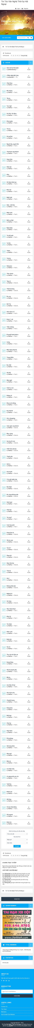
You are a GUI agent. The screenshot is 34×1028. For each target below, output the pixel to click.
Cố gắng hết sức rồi (12, 776)
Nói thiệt (9, 487)
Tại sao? (9, 517)
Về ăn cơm (10, 540)
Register (26, 8)
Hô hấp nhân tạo (12, 182)
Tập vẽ (9, 281)
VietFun (10, 84)
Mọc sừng (10, 433)
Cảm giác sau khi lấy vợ (14, 426)
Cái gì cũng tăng (12, 807)
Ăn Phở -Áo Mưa (11, 113)
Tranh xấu (10, 456)
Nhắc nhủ (9, 212)
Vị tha (8, 342)
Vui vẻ (8, 647)
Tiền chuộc (10, 273)
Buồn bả (9, 639)
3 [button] (15, 55)
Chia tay (9, 510)
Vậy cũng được (11, 609)
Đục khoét (10, 411)
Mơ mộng (9, 91)
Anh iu (8, 464)
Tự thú (8, 243)
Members (3, 1012)
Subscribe (17, 996)
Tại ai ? (9, 548)
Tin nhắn (9, 624)
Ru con (9, 296)
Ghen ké (9, 555)
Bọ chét (9, 365)
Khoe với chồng (11, 403)
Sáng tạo (9, 266)
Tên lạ (8, 98)
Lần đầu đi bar (11, 685)
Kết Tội (9, 304)
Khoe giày (10, 121)
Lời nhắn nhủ (10, 769)
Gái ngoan (10, 814)
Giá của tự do (11, 692)
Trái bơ (9, 258)
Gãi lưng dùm (11, 746)
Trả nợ (8, 129)
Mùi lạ (8, 677)
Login (18, 8)
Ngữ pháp (9, 228)
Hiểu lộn (9, 167)
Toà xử (9, 571)
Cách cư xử (10, 388)
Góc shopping (11, 418)
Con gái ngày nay (12, 479)
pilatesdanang (12, 69)
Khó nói (9, 190)
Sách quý (9, 502)
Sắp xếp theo (17, 836)
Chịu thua (9, 83)
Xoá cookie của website (8, 1014)
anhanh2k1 (11, 77)
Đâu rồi (9, 616)
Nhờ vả (9, 761)
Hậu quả (9, 753)
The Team (4, 1009)
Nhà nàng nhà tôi (12, 350)
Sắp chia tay (10, 563)
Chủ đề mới (8, 53)
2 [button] (13, 55)
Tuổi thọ (9, 784)
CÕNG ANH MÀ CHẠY (13, 75)
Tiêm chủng (10, 327)
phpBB (10, 1025)
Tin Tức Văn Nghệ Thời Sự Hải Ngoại (14, 2)
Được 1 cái (10, 319)
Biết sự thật (10, 220)
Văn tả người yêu (12, 670)
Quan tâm (9, 159)
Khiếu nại (9, 791)
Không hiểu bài (11, 586)
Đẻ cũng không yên (12, 494)
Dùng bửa (9, 708)
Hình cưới (9, 631)
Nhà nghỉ (9, 380)
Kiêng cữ (9, 395)
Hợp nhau (9, 731)
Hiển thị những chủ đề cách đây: (17, 831)
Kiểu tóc (9, 822)
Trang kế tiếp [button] (24, 55)
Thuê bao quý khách (13, 151)
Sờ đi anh (9, 471)
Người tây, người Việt (13, 144)
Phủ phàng (10, 738)
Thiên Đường (10, 289)
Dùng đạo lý (10, 532)
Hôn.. (8, 174)
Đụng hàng (10, 662)
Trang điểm (10, 357)
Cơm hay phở (10, 525)
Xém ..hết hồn (11, 205)
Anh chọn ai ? (11, 311)
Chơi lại (9, 723)
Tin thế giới (10, 235)
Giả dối (9, 372)
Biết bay (9, 715)
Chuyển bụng (11, 700)
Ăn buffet (9, 136)
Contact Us (4, 1006)
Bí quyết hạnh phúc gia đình (15, 334)
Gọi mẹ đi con (11, 441)
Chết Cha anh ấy (11, 449)
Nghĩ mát (9, 197)
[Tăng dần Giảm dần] (17, 843)
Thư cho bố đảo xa (12, 654)
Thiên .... (9, 251)
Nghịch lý (9, 593)
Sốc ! (8, 578)
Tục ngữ (9, 106)
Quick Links (7, 37)
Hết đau (9, 799)
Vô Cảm (9, 601)
